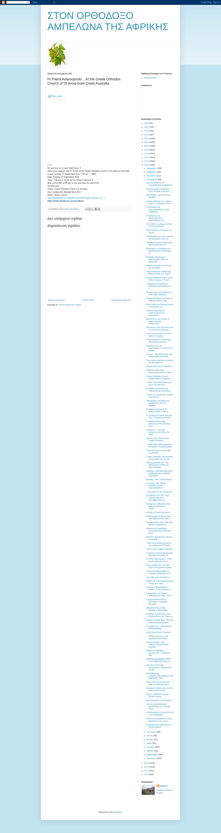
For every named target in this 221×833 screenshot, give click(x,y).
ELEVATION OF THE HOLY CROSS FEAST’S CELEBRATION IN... (158, 497)
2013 (146, 767)
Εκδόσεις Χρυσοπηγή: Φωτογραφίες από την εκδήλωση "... (157, 259)
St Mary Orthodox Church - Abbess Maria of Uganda (158, 377)
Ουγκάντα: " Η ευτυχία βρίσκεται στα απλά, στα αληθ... (157, 432)
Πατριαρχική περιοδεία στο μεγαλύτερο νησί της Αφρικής (157, 403)
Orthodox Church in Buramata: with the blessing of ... (159, 243)
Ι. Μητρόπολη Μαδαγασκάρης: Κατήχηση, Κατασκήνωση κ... (159, 445)
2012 (146, 771)
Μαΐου (149, 743)
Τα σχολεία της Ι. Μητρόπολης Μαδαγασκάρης (159, 627)
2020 (146, 146)
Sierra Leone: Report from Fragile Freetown (157, 439)
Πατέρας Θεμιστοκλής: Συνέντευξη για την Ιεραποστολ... (156, 312)
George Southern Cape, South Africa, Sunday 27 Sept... (159, 279)
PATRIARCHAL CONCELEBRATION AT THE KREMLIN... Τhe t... (159, 675)
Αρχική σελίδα (88, 300)
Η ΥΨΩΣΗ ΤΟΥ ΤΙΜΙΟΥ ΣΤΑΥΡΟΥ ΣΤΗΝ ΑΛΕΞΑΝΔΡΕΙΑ (156, 485)
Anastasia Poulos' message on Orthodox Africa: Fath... (159, 299)
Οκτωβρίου (151, 176)
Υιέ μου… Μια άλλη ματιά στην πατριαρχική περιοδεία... (159, 355)
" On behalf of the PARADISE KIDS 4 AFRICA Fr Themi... (159, 272)
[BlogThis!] (89, 209)
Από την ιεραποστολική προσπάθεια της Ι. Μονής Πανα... (158, 706)
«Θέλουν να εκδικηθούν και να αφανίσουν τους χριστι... (159, 720)
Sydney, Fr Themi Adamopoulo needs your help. (159, 582)
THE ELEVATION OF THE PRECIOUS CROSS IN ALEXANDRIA (157, 465)
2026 (146, 123)
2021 (146, 142)
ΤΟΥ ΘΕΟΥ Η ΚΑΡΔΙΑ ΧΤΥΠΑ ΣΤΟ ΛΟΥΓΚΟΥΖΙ (159, 225)
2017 (146, 157)
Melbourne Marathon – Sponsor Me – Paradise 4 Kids (158, 652)
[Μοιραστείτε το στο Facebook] (96, 209)
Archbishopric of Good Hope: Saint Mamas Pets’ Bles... (158, 517)
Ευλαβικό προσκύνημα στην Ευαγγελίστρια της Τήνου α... (159, 615)
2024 (146, 131)
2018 (146, 153)
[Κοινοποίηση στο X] (92, 209)
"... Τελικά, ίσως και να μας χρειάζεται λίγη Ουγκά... (157, 637)
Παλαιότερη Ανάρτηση (121, 300)
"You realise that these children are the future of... (159, 361)
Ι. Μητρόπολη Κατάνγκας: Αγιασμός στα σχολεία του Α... (158, 286)
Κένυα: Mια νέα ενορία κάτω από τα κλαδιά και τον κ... (158, 683)
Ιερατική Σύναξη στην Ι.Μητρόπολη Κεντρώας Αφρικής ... (157, 644)
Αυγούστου (151, 732)
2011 (146, 774)
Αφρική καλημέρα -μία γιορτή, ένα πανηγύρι (159, 266)
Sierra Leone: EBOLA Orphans (159, 549)
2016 (146, 161)
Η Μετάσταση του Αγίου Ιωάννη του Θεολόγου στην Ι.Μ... (159, 237)
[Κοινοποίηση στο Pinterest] (99, 209)
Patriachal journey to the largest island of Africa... (157, 410)
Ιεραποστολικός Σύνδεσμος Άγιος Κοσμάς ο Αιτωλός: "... (159, 190)
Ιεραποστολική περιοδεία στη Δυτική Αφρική (158, 726)
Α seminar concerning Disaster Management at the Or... (159, 554)
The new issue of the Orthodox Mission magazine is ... (159, 523)
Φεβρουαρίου (152, 754)
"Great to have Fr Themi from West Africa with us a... (158, 341)
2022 (146, 138)
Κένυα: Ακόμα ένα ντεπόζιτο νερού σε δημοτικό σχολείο (159, 566)
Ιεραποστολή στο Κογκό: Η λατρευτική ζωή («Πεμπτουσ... (157, 321)
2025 (146, 127)
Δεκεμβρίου (151, 168)
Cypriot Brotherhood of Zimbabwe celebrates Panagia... (156, 601)
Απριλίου (150, 747)
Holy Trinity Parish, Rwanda (158, 632)
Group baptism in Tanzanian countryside (158, 451)
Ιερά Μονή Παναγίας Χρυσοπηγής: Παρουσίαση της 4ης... (159, 667)
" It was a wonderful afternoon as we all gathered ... (159, 383)
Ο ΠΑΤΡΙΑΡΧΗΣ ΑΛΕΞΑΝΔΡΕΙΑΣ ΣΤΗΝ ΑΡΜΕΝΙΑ (157, 209)
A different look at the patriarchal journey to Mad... (159, 371)
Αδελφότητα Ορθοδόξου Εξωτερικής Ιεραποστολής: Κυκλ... (158, 530)
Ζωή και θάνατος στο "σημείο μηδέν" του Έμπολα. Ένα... (158, 202)
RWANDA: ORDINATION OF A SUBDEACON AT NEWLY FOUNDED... (159, 473)
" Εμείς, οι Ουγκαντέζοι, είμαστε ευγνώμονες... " (159, 396)
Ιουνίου (149, 739)
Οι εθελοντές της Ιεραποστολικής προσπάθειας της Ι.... (156, 218)
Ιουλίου (149, 736)
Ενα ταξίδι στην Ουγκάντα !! (158, 577)
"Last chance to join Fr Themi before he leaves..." (158, 334)
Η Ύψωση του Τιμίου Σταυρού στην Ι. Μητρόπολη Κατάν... (159, 416)
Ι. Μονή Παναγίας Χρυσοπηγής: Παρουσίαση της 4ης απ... (159, 457)
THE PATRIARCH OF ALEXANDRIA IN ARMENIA (159, 184)
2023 (146, 135)
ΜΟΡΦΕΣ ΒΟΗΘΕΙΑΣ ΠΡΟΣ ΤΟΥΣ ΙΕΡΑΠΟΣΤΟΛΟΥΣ (158, 660)
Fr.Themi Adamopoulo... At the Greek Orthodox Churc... (159, 560)
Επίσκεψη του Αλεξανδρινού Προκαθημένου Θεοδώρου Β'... (159, 251)
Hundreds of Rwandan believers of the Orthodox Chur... (158, 423)
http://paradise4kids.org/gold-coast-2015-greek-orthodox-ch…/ (76, 198)
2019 (146, 150)
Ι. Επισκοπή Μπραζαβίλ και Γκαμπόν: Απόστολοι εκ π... (159, 572)
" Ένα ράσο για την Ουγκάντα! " (159, 492)
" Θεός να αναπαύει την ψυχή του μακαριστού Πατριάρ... (158, 544)
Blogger (118, 812)
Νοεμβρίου (151, 172)
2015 (146, 165)
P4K (49, 165)
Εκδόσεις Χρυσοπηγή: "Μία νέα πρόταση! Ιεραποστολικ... (159, 621)
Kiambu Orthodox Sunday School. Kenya (157, 695)
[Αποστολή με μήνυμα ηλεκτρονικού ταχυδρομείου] (86, 209)
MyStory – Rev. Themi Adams (159, 479)
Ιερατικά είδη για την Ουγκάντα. (159, 366)
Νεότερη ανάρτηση (56, 300)
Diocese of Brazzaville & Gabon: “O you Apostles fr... (159, 588)
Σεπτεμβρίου (152, 179)
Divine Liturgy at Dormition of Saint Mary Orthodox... (158, 293)
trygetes (164, 786)
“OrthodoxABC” (150, 78)
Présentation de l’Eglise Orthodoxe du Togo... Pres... (159, 594)
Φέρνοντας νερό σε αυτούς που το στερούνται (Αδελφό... (159, 328)
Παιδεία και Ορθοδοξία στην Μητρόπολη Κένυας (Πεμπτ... (158, 506)
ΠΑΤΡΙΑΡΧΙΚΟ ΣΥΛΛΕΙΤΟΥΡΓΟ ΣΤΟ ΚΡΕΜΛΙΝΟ (160, 713)
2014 (146, 763)
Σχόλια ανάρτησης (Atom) (70, 305)
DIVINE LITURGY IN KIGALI (158, 512)
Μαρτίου (150, 751)
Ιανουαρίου (151, 758)
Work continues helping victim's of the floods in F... (160, 305)
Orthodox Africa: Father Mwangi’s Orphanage (156, 609)
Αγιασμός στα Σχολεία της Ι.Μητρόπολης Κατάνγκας (158, 389)
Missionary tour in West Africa (159, 700)
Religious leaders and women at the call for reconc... (159, 689)
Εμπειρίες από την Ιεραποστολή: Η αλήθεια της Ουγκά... (159, 348)
